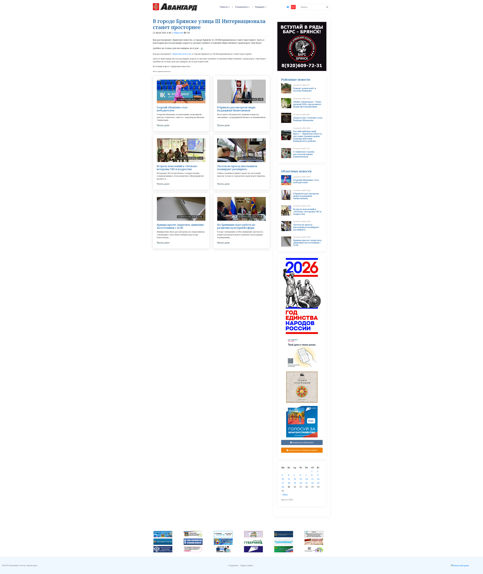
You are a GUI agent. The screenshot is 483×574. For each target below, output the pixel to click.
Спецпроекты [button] (241, 7)
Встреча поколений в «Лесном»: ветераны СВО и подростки (177, 167)
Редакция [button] (259, 7)
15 (312, 479)
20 (301, 483)
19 (295, 483)
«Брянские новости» (181, 54)
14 (306, 479)
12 (295, 479)
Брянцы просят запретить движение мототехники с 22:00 (180, 226)
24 (283, 486)
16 (318, 479)
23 (318, 483)
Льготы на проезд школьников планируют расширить (237, 167)
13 (301, 479)
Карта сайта (247, 565)
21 (306, 483)
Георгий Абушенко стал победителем (172, 109)
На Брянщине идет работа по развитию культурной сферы (236, 226)
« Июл (285, 494)
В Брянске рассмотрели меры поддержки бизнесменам (236, 109)
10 (283, 479)
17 (283, 483)
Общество (178, 32)
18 (289, 483)
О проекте (233, 565)
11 (289, 479)
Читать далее (163, 125)
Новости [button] (224, 7)
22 (312, 483)
